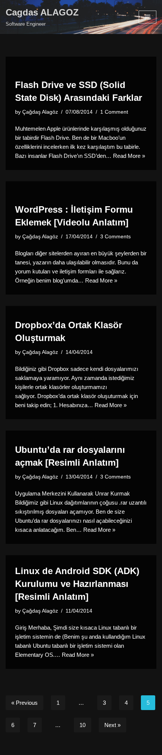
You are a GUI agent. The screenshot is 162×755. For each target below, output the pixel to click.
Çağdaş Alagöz (40, 112)
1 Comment (114, 112)
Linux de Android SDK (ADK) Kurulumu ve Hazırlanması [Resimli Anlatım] (77, 583)
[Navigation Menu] (147, 17)
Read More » (129, 156)
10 (82, 725)
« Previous (24, 702)
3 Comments (115, 236)
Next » (112, 725)
